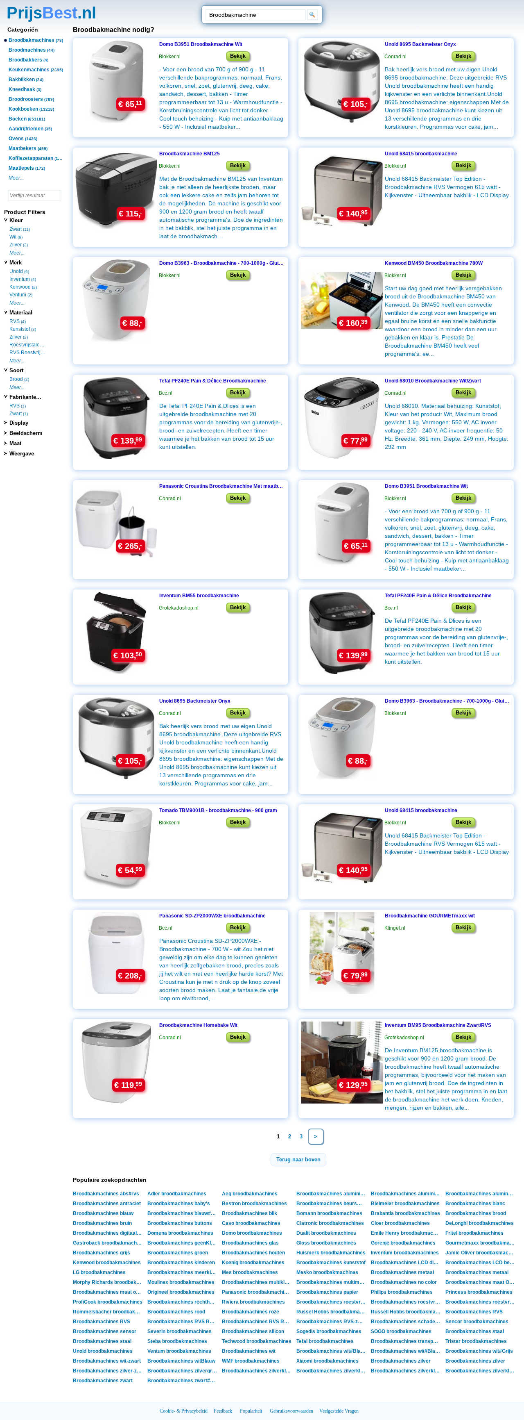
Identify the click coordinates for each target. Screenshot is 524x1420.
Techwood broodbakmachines (256, 1341)
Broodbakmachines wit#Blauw (331, 1351)
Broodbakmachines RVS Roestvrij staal (183, 1321)
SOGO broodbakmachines (401, 1331)
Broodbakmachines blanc (475, 1203)
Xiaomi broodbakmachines (327, 1361)
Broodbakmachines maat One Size (481, 1282)
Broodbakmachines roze (250, 1312)
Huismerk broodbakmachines (331, 1253)
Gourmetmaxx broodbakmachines (481, 1243)
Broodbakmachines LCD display (407, 1262)
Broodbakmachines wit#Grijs (479, 1351)
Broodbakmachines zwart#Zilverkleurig (183, 1381)
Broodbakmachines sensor (104, 1331)
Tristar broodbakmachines (476, 1341)
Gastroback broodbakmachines (109, 1243)
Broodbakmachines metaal (402, 1272)
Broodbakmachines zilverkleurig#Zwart (407, 1371)
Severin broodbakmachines (179, 1331)
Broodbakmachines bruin (102, 1223)
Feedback (223, 1411)
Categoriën (22, 29)
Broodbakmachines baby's (178, 1203)
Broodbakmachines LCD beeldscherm (481, 1262)
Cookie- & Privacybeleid (184, 1411)
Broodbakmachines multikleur (257, 1282)
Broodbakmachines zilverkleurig (332, 1371)
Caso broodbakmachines (251, 1223)
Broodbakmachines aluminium (332, 1194)
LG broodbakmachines (99, 1272)
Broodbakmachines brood (475, 1213)
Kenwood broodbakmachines (107, 1262)
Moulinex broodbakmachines (181, 1282)
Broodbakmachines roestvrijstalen (481, 1302)
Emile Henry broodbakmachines (407, 1233)
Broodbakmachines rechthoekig (183, 1302)
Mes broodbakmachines (250, 1272)
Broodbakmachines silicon (253, 1331)
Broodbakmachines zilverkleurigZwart (481, 1371)
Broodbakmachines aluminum (480, 1194)
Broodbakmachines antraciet (107, 1203)
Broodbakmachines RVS (474, 1312)
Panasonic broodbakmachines (257, 1292)
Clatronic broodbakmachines (330, 1223)
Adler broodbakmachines (176, 1194)
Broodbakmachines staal (474, 1331)
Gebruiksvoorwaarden (291, 1411)
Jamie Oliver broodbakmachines (481, 1253)
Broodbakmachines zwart (103, 1381)
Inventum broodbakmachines (405, 1253)
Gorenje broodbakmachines (403, 1243)
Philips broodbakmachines (402, 1292)
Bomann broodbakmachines (329, 1213)
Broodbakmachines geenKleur (183, 1243)
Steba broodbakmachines (177, 1341)
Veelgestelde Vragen (339, 1411)
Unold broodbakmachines (103, 1351)
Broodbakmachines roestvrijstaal (332, 1302)
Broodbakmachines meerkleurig (183, 1272)
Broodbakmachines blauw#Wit (182, 1213)
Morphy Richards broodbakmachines (109, 1282)
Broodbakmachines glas (250, 1243)
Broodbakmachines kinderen (181, 1262)
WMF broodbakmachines (251, 1361)
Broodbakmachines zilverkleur (258, 1371)
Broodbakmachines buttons (179, 1223)
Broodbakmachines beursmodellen (332, 1203)
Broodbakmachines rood (176, 1312)
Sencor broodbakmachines (476, 1321)
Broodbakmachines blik (249, 1213)
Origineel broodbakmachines (181, 1292)
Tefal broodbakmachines (325, 1341)
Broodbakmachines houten (253, 1253)
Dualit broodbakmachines (326, 1233)
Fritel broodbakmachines (474, 1233)
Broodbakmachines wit (249, 1351)
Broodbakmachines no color (404, 1282)
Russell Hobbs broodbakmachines (407, 1312)
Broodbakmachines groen (177, 1253)
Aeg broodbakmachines (250, 1194)
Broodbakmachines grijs (101, 1253)
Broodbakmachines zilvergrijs (182, 1371)
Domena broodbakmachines (180, 1233)
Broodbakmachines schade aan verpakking (407, 1321)
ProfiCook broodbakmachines (107, 1302)
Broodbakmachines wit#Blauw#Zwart (407, 1351)
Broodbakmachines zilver (401, 1361)
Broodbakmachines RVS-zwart (332, 1321)
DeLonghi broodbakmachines (479, 1223)
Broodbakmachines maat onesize (109, 1292)
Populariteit (251, 1411)
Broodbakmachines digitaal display (109, 1233)
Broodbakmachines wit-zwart (107, 1361)
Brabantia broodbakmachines (405, 1213)
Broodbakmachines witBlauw (181, 1361)
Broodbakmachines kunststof (331, 1262)
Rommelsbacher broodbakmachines (109, 1312)
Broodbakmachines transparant (407, 1341)
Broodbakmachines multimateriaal (332, 1282)
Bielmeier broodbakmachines (405, 1203)
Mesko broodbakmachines (327, 1272)
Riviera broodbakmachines (253, 1302)
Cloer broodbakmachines (400, 1223)
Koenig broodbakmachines (253, 1262)
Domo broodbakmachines (252, 1233)
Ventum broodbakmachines (179, 1351)
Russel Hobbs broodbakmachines (332, 1312)
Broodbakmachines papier (327, 1292)
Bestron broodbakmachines (254, 1203)
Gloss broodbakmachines (326, 1243)
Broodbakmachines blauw (103, 1213)
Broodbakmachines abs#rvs (106, 1194)
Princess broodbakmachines (479, 1292)
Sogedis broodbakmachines (328, 1331)
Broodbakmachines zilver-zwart (109, 1371)
